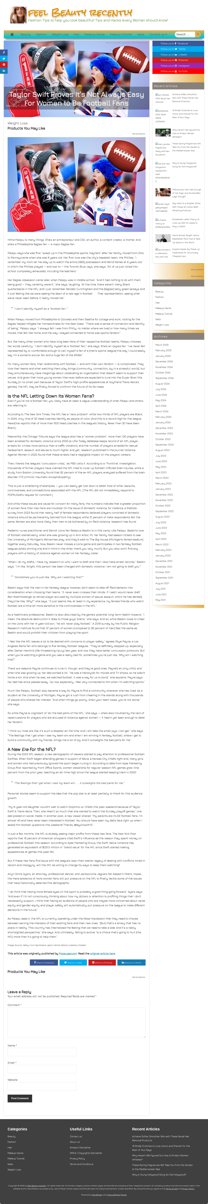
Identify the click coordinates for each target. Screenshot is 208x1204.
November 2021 (163, 566)
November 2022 (164, 500)
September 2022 (164, 511)
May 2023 (160, 466)
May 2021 (160, 599)
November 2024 (164, 367)
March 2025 (162, 344)
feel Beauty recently (80, 12)
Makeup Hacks (95, 34)
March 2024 (161, 411)
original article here (102, 953)
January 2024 (163, 422)
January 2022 (163, 555)
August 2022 (162, 516)
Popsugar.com (68, 953)
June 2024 (161, 394)
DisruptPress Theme (117, 1195)
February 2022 (163, 550)
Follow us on (174, 43)
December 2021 (164, 561)
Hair (76, 34)
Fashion (41, 34)
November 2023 (164, 433)
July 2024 (160, 389)
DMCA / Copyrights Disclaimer (86, 1153)
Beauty (26, 34)
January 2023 (163, 489)
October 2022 (163, 505)
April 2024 (160, 405)
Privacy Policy (77, 1158)
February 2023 (163, 483)
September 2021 (164, 577)
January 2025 (163, 356)
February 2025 (163, 350)
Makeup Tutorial (121, 34)
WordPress (97, 1195)
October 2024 (162, 372)
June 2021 (161, 594)
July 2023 (160, 455)
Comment (15, 1005)
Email (12, 1062)
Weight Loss (60, 34)
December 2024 (164, 361)
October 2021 (162, 572)
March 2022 (162, 544)
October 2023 (163, 439)
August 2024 (162, 383)
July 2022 (160, 522)
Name (12, 1045)
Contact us (156, 34)
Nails (140, 34)
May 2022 (160, 533)
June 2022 (161, 527)
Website (13, 1079)
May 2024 (160, 400)
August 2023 (162, 450)
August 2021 (162, 583)
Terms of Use (172, 1189)
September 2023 (164, 444)
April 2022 (161, 539)
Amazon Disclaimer (80, 1147)
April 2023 (161, 472)
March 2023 (162, 477)
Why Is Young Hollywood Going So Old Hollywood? (159, 1174)
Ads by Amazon (138, 134)
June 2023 (161, 461)
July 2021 (160, 588)
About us (75, 1141)
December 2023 (164, 428)
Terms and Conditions (81, 1164)
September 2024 (164, 378)
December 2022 (164, 494)
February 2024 (163, 417)
